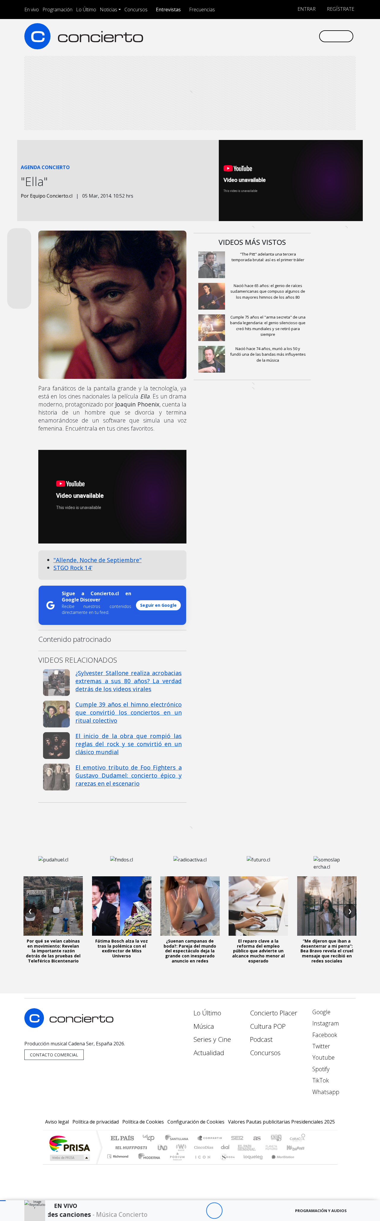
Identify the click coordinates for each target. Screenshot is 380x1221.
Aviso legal (57, 1121)
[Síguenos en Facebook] (265, 36)
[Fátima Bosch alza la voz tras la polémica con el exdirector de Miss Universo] (121, 906)
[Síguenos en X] (275, 36)
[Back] (181, 1211)
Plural (175, 1164)
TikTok (320, 1080)
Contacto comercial (54, 1055)
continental (225, 1147)
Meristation (279, 1164)
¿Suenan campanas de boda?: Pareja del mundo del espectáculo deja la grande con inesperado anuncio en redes (190, 951)
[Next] (247, 1211)
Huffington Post (130, 1147)
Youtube (323, 1057)
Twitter (320, 1046)
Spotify (320, 1069)
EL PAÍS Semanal (241, 1147)
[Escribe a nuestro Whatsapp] (314, 36)
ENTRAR (306, 9)
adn (275, 1138)
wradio (180, 1147)
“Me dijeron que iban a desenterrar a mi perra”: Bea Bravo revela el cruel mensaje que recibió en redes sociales (326, 951)
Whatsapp (325, 1092)
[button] (3, 1200)
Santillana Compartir (210, 1138)
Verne (259, 1147)
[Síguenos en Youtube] (284, 36)
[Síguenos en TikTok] (304, 36)
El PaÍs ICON (201, 1164)
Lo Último (86, 9)
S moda (225, 1164)
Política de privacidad (95, 1121)
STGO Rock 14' (72, 568)
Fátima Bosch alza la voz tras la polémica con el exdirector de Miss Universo (121, 948)
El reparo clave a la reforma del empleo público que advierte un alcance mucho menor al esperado (258, 951)
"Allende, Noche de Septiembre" (97, 560)
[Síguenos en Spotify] (294, 36)
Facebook (324, 1035)
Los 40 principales (151, 1138)
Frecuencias (202, 9)
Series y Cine (212, 1039)
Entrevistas (168, 9)
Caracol (297, 1138)
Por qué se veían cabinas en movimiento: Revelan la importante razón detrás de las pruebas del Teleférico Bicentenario (53, 951)
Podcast (261, 1039)
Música (204, 1026)
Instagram (325, 1023)
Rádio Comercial (306, 1164)
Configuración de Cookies (195, 1121)
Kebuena (298, 1147)
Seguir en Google (158, 605)
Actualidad (209, 1052)
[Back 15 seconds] (198, 1211)
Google (320, 1012)
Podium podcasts (118, 1155)
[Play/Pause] (214, 1211)
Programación (57, 9)
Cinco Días (202, 1147)
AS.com (256, 1138)
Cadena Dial (277, 1147)
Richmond (118, 1164)
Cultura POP (268, 1026)
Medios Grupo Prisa (69, 1157)
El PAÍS (122, 1138)
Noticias (108, 9)
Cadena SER (237, 1138)
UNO (163, 1147)
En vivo (31, 9)
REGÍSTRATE (340, 9)
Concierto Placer (273, 1012)
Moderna (147, 1164)
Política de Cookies (143, 1121)
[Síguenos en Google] (245, 36)
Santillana (178, 1138)
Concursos (136, 9)
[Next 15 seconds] (230, 1211)
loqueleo (251, 1164)
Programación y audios (321, 1210)
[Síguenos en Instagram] (255, 36)
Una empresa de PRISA (69, 1143)
